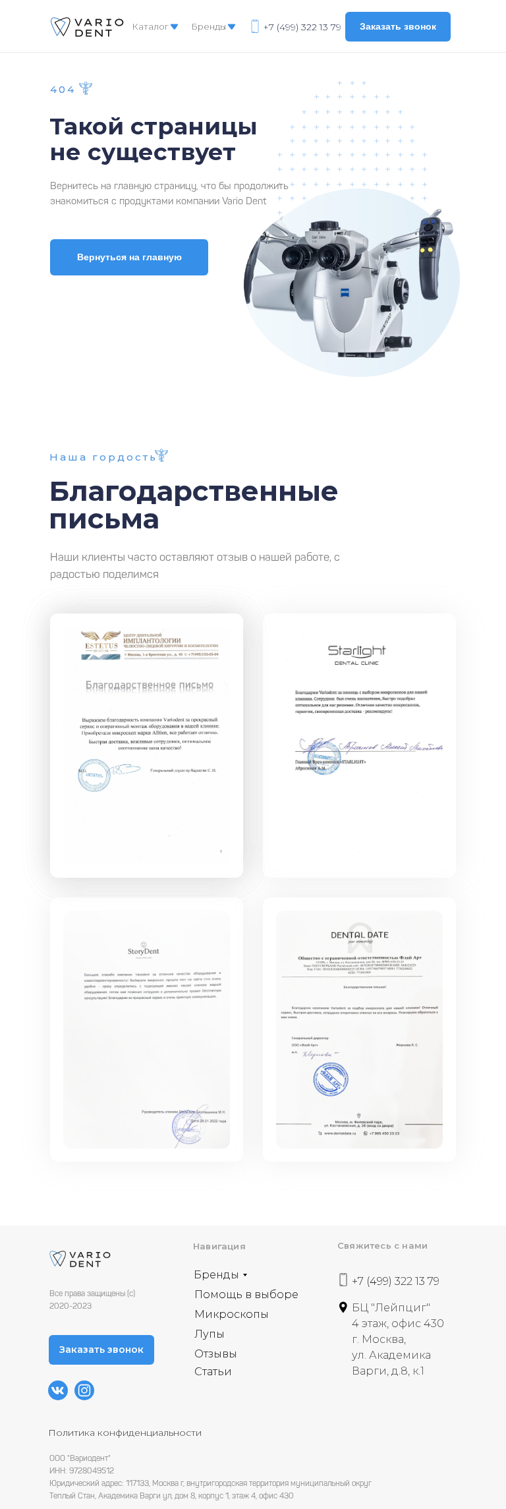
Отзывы (215, 1354)
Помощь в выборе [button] (246, 1294)
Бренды (208, 26)
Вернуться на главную (129, 257)
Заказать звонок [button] (398, 26)
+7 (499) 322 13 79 (302, 27)
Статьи (213, 1371)
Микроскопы (231, 1314)
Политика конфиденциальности (125, 1432)
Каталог (150, 26)
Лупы (209, 1334)
